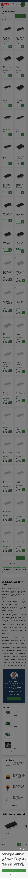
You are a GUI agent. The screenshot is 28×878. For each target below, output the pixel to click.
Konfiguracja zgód (14, 874)
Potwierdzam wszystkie (14, 870)
